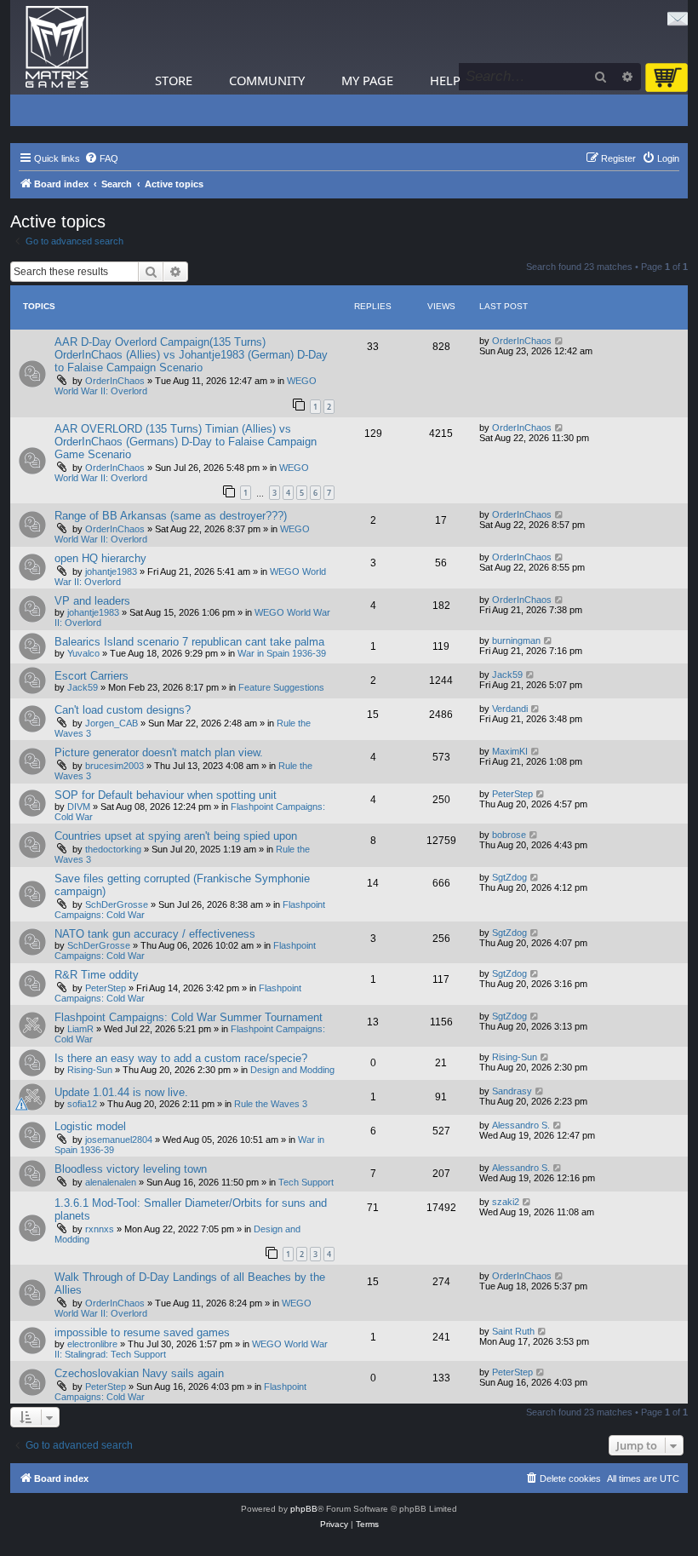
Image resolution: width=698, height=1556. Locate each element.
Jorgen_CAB (111, 723)
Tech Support (306, 1182)
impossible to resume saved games (142, 1332)
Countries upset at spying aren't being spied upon (175, 836)
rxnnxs (99, 1229)
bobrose (509, 835)
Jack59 (82, 687)
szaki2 (505, 1202)
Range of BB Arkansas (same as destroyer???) (170, 515)
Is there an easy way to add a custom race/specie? (180, 1058)
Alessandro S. (521, 1125)
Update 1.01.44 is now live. (121, 1092)
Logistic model (90, 1126)
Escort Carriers (91, 675)
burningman (516, 640)
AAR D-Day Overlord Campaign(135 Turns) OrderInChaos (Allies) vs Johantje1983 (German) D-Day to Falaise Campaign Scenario (191, 355)
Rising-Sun (89, 1070)
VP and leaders (92, 600)
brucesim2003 (114, 766)
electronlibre (92, 1344)
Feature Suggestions (281, 687)
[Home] (57, 47)
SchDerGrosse (116, 904)
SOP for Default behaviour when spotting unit (165, 795)
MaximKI (510, 751)
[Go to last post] (559, 341)
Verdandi (510, 708)
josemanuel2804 (118, 1139)
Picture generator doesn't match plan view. (158, 752)
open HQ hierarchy (100, 558)
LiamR (80, 1029)
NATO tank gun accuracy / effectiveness (154, 933)
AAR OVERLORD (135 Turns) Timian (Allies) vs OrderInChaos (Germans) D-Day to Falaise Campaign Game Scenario (185, 441)
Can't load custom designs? (122, 709)
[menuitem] (101, 158)
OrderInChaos (115, 381)
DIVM (78, 806)
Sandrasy (512, 1091)
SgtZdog (509, 877)
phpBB (304, 1508)
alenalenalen (110, 1182)
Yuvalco (83, 653)
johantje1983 (111, 571)
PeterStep (512, 794)
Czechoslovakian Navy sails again (139, 1373)
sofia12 (82, 1104)
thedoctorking (113, 849)
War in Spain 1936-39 (281, 653)
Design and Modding (292, 1070)
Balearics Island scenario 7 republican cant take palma (189, 641)
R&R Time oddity (96, 974)
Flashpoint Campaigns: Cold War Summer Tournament (188, 1017)
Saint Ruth (513, 1331)
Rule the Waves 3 (270, 1104)
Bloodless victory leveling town (130, 1169)
